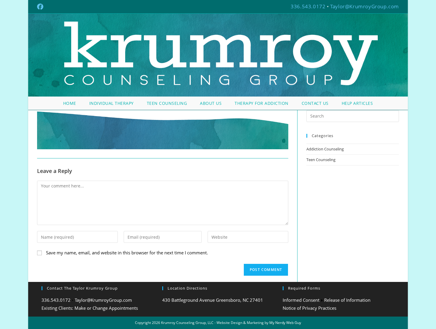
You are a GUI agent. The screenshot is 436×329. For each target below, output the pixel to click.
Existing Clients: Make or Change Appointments (90, 308)
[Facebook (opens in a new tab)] (41, 7)
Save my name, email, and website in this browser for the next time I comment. (127, 253)
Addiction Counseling (325, 149)
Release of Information (347, 300)
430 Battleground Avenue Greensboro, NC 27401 (212, 300)
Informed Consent (301, 300)
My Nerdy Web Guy (285, 322)
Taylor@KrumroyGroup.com (364, 6)
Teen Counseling (320, 159)
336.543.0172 (308, 6)
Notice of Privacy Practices (309, 308)
